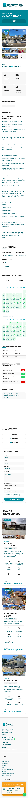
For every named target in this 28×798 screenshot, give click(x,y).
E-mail (5, 460)
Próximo (21, 280)
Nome (5, 455)
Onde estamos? (6, 775)
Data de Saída (7, 488)
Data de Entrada (8, 483)
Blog (3, 767)
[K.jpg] (22, 50)
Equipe (4, 765)
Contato (4, 771)
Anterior (8, 280)
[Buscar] (21, 5)
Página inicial (5, 761)
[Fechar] (22, 789)
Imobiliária (5, 763)
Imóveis (10, 13)
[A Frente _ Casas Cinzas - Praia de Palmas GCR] (6, 50)
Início (3, 13)
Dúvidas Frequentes (7, 769)
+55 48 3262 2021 (7, 744)
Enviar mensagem (14, 499)
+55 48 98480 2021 (7, 739)
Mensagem (6, 471)
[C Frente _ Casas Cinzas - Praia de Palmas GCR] (14, 56)
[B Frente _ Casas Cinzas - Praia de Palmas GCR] (6, 56)
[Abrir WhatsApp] (24, 794)
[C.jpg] (14, 50)
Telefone (6, 466)
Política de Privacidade (8, 773)
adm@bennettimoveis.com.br (10, 749)
